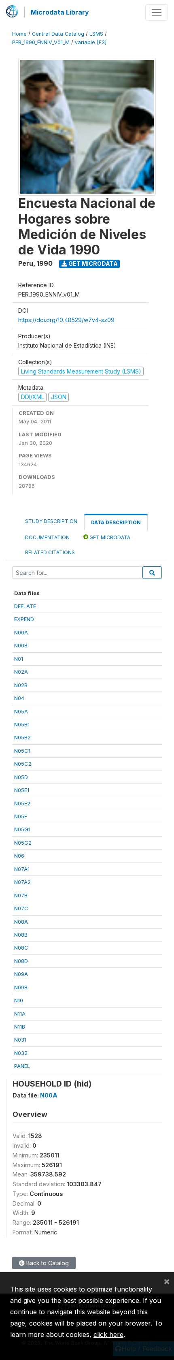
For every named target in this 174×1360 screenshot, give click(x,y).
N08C (21, 947)
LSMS (96, 34)
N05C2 (23, 763)
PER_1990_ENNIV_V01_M (41, 42)
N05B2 (22, 737)
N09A (21, 974)
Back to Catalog (47, 1263)
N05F (20, 816)
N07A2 (22, 882)
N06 (19, 855)
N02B (21, 685)
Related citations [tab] (50, 552)
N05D (21, 777)
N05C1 (22, 750)
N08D (21, 961)
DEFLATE (25, 606)
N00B (21, 645)
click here (108, 1334)
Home (19, 34)
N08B (21, 934)
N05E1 (21, 790)
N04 (19, 698)
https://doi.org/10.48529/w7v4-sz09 (66, 319)
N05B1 (22, 724)
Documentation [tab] (47, 537)
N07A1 (22, 869)
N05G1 (22, 829)
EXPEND (24, 619)
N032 (21, 1053)
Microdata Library (60, 12)
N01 (18, 658)
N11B (19, 1026)
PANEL (22, 1066)
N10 (18, 1000)
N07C (21, 908)
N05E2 (22, 803)
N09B (21, 987)
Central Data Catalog (58, 34)
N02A (21, 671)
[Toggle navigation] (156, 12)
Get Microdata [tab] (109, 537)
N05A (21, 711)
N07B (21, 895)
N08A (21, 921)
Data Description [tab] (116, 522)
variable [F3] (90, 42)
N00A (21, 632)
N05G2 (23, 842)
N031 (20, 1039)
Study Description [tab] (51, 521)
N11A (19, 1013)
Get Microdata (92, 263)
